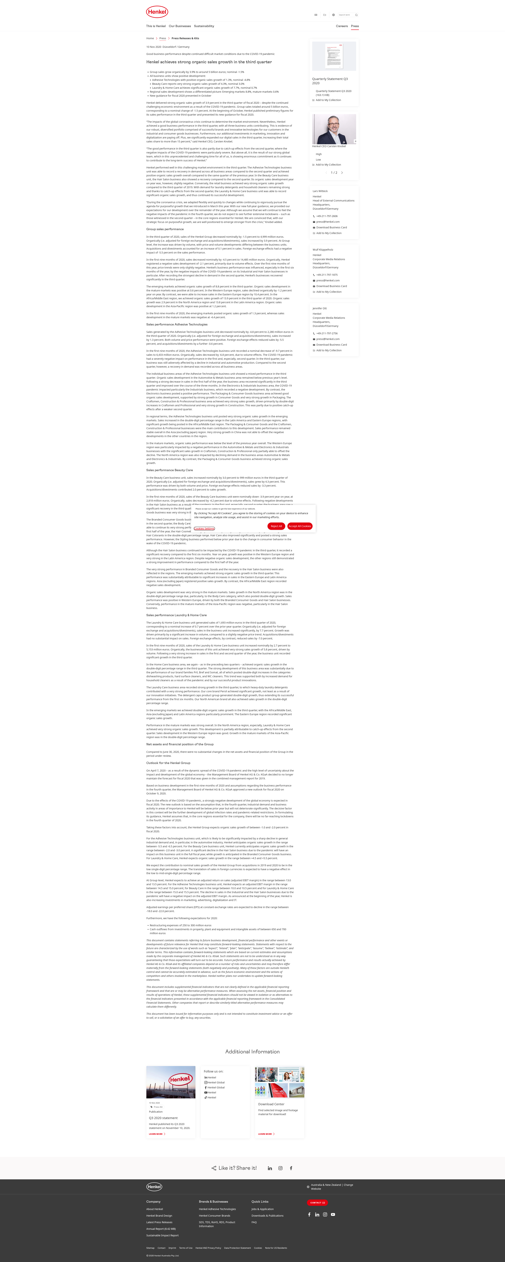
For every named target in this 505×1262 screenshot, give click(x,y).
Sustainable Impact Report (162, 1235)
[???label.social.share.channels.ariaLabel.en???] (269, 1168)
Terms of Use (185, 1247)
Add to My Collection (328, 100)
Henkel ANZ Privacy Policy (208, 1247)
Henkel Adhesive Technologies (217, 1209)
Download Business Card (331, 227)
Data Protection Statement (237, 1247)
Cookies (258, 1247)
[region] (253, 519)
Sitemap (150, 1247)
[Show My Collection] (325, 15)
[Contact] (316, 15)
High (319, 154)
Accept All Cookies (300, 526)
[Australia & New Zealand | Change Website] (333, 15)
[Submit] (356, 15)
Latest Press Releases (159, 1222)
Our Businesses (180, 26)
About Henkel (154, 1209)
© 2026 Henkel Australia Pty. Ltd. (162, 1256)
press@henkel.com (328, 221)
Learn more (156, 1134)
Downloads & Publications (268, 1215)
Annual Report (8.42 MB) (161, 1229)
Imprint (172, 1247)
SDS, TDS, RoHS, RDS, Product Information (217, 1224)
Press (355, 26)
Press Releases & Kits (185, 38)
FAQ (254, 1222)
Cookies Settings (204, 528)
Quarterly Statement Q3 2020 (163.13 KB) (333, 93)
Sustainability (204, 26)
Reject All (276, 526)
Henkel (212, 1077)
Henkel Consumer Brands (214, 1215)
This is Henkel (156, 26)
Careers (342, 26)
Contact (315, 1203)
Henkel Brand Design (159, 1215)
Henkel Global (216, 1082)
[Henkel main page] (157, 11)
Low (318, 159)
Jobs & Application (263, 1209)
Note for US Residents (276, 1247)
